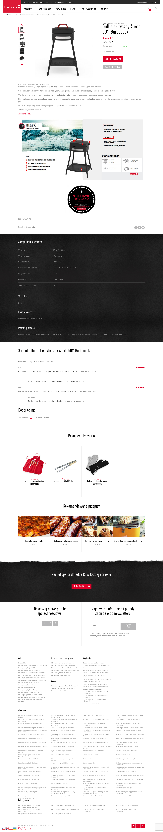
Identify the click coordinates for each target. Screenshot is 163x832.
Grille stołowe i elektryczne (25, 15)
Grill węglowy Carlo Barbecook (28, 682)
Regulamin (22, 827)
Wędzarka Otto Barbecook (92, 682)
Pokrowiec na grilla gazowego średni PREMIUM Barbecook (95, 792)
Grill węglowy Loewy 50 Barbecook (30, 695)
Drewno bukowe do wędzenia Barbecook (97, 668)
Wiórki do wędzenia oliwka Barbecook (96, 673)
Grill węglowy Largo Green (27, 685)
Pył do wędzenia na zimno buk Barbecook (97, 679)
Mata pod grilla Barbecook (60, 755)
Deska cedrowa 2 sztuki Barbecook (95, 684)
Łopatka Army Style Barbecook (28, 763)
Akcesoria (22, 710)
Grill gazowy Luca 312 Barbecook (127, 805)
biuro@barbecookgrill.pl (59, 2)
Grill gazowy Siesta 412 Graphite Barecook (65, 809)
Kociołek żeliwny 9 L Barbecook (93, 751)
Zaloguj (140, 2)
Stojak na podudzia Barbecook (126, 771)
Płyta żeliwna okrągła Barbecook (62, 751)
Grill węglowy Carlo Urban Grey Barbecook (32, 680)
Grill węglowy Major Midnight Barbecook (31, 697)
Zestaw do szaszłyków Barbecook (62, 746)
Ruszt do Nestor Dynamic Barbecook (128, 719)
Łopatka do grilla (89, 763)
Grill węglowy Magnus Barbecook (29, 670)
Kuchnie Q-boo (45, 9)
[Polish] (11, 828)
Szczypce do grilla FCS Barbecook (62, 763)
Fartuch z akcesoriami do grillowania (95, 771)
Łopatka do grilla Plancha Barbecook (128, 730)
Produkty (28, 9)
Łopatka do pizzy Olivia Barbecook (95, 738)
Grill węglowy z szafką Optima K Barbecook (32, 665)
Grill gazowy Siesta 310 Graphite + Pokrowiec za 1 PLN (29, 810)
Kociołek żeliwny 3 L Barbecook (126, 751)
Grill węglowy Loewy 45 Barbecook (30, 692)
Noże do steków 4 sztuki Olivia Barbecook (130, 734)
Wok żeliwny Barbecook (59, 783)
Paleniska (55, 681)
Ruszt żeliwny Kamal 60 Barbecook (95, 728)
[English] (7, 828)
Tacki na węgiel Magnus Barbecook (63, 728)
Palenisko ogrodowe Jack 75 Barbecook (64, 686)
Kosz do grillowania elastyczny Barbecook (130, 775)
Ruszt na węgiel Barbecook (27, 798)
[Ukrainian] (15, 828)
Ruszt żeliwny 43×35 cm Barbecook (30, 723)
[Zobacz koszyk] (148, 8)
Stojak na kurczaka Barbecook (28, 775)
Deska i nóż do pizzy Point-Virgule (127, 746)
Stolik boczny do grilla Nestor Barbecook (97, 719)
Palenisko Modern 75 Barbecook (62, 691)
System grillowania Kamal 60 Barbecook (129, 728)
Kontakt (104, 9)
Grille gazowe (23, 800)
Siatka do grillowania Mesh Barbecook (31, 734)
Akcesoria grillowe (25, 114)
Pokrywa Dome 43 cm (123, 755)
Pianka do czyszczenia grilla (28, 792)
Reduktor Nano (88, 759)
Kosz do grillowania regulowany (94, 775)
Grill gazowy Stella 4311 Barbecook (30, 813)
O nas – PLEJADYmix (87, 9)
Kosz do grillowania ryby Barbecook (63, 779)
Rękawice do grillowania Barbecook (63, 771)
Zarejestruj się (151, 2)
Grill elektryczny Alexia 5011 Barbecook (64, 668)
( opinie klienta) (116, 38)
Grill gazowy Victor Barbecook (61, 673)
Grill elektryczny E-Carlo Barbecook (63, 665)
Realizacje (61, 9)
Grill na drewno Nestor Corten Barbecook (32, 673)
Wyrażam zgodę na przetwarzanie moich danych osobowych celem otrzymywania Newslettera (109, 634)
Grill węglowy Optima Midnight (28, 690)
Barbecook (8, 15)
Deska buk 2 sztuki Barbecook (93, 663)
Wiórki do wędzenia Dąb (91, 704)
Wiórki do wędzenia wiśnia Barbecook (96, 670)
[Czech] (3, 828)
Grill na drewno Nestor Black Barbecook (31, 675)
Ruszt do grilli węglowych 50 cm (61, 796)
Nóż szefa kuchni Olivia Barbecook (30, 738)
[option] (21, 30)
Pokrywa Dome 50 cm (90, 755)
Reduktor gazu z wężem (26, 796)
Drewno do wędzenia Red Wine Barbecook (97, 665)
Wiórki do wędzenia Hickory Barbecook (96, 686)
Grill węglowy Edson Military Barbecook (31, 677)
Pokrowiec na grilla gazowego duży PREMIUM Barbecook (63, 792)
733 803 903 (37, 2)
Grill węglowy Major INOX (26, 668)
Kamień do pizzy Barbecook (27, 783)
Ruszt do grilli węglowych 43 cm (94, 796)
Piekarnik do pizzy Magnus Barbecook (31, 728)
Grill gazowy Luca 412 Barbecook (94, 805)
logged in (32, 417)
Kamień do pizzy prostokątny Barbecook (129, 779)
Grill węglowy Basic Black (26, 687)
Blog (72, 9)
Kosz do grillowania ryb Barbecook (30, 779)
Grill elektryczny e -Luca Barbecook (63, 663)
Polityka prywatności (25, 829)
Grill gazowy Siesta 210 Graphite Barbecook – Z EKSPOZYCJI (29, 806)
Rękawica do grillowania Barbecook (63, 730)
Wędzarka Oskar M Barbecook (93, 689)
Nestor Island (22, 663)
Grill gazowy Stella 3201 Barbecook (63, 805)
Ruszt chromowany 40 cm (124, 796)
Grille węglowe (24, 658)
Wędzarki (87, 658)
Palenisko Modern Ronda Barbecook (63, 688)
